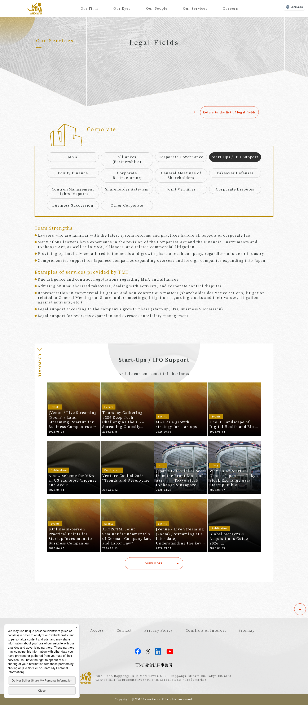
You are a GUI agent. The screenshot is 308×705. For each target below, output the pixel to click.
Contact (124, 630)
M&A (73, 156)
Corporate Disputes (235, 189)
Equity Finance (73, 173)
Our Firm (89, 8)
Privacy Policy (158, 630)
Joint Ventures (180, 189)
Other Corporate (127, 205)
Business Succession (72, 205)
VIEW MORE (154, 563)
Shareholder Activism (127, 189)
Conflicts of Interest (206, 630)
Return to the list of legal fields (229, 112)
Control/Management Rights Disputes (73, 191)
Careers (230, 8)
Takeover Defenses (235, 173)
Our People (156, 8)
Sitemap (247, 630)
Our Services (195, 8)
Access (97, 630)
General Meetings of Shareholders (181, 175)
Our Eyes (122, 8)
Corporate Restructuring (127, 175)
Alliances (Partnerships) (127, 159)
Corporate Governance (181, 156)
